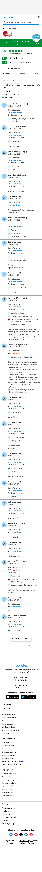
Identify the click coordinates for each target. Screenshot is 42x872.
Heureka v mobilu (8, 746)
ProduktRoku (6, 814)
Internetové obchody (9, 28)
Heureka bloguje (7, 724)
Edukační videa (7, 795)
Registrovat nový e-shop (10, 777)
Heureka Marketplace (9, 783)
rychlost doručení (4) (12, 94)
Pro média (5, 721)
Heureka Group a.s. (26, 841)
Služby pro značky (8, 786)
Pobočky (23, 74)
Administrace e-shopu (9, 774)
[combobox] (21, 22)
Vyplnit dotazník (21, 687)
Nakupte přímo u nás (9, 752)
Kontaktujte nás (21, 680)
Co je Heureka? (7, 708)
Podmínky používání (8, 715)
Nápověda (5, 799)
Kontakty (5, 711)
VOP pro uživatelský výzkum (11, 764)
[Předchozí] (6, 645)
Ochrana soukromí (8, 758)
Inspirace (5, 820)
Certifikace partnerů (9, 817)
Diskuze (36, 74)
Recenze (8, 74)
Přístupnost (6, 733)
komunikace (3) (10, 97)
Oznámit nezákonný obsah (11, 730)
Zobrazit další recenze (21, 638)
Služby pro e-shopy (8, 780)
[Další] (36, 645)
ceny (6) (8, 91)
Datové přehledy (7, 789)
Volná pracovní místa (9, 718)
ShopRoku (5, 811)
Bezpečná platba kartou (10, 761)
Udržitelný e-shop (8, 824)
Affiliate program (7, 792)
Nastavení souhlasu (8, 755)
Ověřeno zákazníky (8, 808)
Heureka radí (6, 749)
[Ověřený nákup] (28, 104)
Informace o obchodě (9, 68)
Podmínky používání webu (27, 843)
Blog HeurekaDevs (8, 727)
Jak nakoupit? (6, 742)
